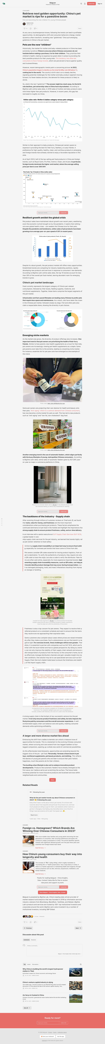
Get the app (60, 1036)
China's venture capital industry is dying (38, 982)
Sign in (100, 3)
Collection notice (62, 1032)
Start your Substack (48, 1036)
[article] (52, 973)
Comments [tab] (26, 940)
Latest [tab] (29, 964)
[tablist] (30, 939)
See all (26, 1008)
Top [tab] (25, 964)
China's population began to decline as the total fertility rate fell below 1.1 (50, 70)
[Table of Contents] (2, 522)
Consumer (26, 10)
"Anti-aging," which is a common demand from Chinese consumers (55, 411)
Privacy (50, 1032)
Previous (29, 928)
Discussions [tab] (35, 964)
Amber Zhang (30, 23)
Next (77, 928)
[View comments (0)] (30, 28)
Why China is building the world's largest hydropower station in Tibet (43, 970)
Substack (44, 1040)
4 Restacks (41, 916)
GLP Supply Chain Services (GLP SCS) (67, 534)
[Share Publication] (84, 3)
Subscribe (91, 3)
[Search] (81, 3)
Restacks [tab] (33, 940)
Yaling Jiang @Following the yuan (56, 403)
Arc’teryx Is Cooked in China (33, 995)
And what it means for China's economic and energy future (39, 973)
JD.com (55, 504)
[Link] (20, 44)
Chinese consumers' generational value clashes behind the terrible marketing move (44, 998)
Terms (55, 1032)
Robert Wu (34, 988)
